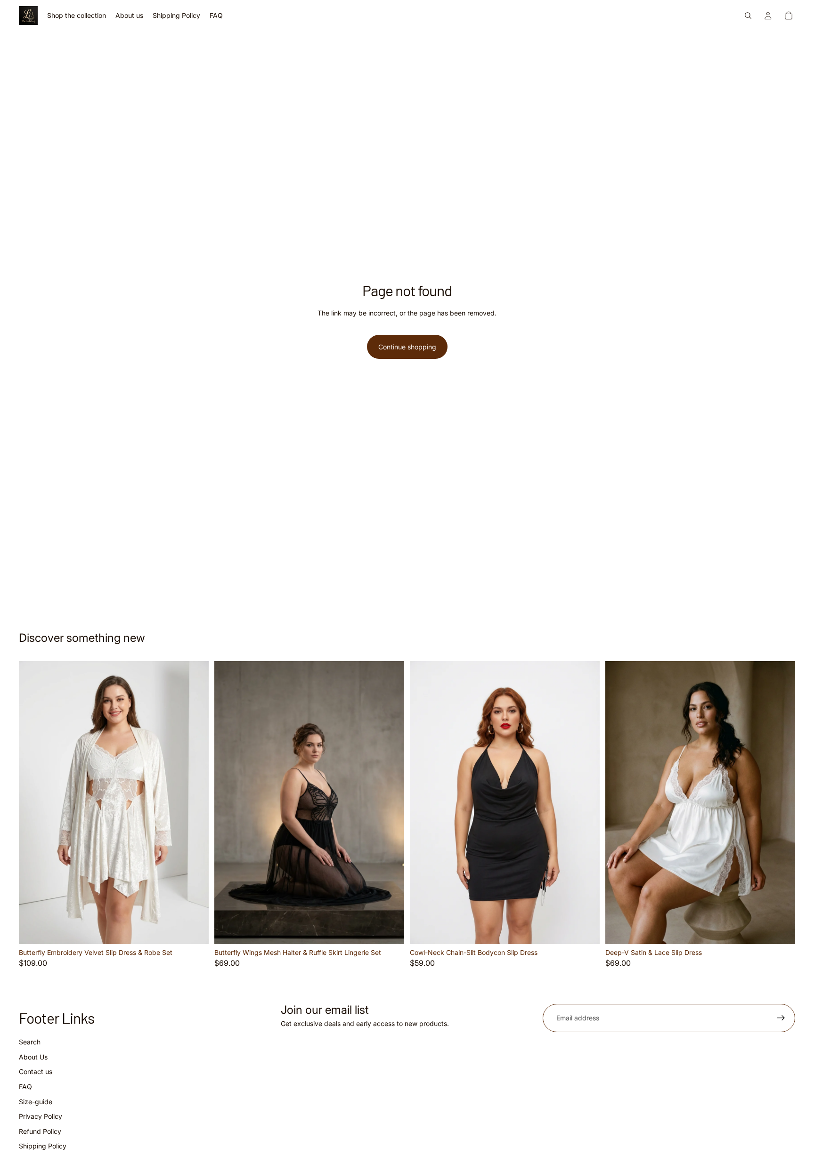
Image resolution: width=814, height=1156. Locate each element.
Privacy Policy (40, 1116)
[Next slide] (194, 802)
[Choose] (194, 929)
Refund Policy (40, 1131)
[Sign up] (781, 1018)
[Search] (748, 15)
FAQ (25, 1087)
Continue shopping (407, 347)
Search (30, 1042)
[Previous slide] (33, 802)
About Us (33, 1057)
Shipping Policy (42, 1146)
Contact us (35, 1072)
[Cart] (788, 15)
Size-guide (35, 1102)
